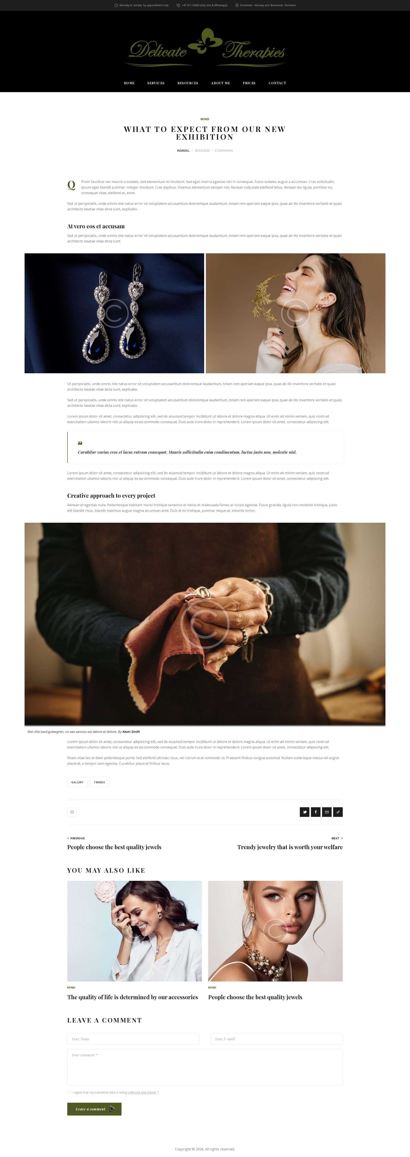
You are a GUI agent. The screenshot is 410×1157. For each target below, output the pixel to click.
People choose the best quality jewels (255, 997)
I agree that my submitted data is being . (116, 1092)
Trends (99, 782)
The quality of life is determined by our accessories (132, 997)
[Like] (72, 812)
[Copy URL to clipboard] (338, 812)
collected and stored (142, 1092)
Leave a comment (90, 1109)
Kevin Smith (131, 731)
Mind (205, 119)
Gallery (77, 782)
